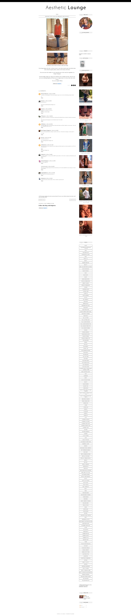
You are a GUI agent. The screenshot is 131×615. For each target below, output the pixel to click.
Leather (85, 429)
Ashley (42, 154)
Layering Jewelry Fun (85, 425)
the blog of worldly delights (45, 111)
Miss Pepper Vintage (45, 130)
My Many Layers (85, 185)
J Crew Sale (85, 407)
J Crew (85, 405)
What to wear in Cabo (85, 570)
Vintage (85, 560)
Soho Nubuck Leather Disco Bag (85, 521)
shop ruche (85, 509)
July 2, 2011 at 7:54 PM (48, 154)
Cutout (85, 297)
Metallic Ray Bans (85, 456)
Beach (85, 260)
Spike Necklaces (85, 523)
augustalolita (43, 172)
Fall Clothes (85, 317)
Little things (86, 435)
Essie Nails (86, 315)
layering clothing (86, 421)
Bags (86, 256)
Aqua (86, 250)
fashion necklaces (86, 334)
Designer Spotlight (86, 305)
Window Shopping (85, 574)
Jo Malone (86, 411)
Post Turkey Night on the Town (85, 87)
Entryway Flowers (86, 313)
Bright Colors (86, 283)
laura (42, 108)
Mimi (86, 595)
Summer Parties (86, 533)
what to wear (86, 568)
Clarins (85, 287)
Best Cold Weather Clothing (86, 266)
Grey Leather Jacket (85, 371)
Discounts (86, 307)
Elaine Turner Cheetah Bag (85, 311)
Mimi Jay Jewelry (85, 464)
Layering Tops (86, 427)
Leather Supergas (85, 431)
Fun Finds (86, 358)
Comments (82, 607)
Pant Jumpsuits (86, 486)
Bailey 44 (86, 258)
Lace (86, 417)
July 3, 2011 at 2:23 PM (51, 160)
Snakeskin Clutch (85, 519)
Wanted (85, 564)
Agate (85, 245)
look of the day (85, 439)
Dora (42, 100)
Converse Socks (85, 289)
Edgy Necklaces (85, 309)
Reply (42, 97)
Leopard (85, 433)
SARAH (42, 124)
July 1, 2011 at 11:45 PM (53, 130)
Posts (81, 605)
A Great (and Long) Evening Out (85, 103)
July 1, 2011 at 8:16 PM (48, 124)
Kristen (42, 178)
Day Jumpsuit (85, 299)
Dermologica (85, 303)
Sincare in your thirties (86, 515)
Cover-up (86, 293)
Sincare (85, 513)
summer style (86, 537)
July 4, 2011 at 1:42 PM (50, 172)
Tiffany (42, 116)
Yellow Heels (86, 578)
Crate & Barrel (86, 295)
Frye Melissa (85, 354)
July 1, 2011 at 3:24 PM (51, 93)
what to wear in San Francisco (85, 572)
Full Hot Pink (86, 356)
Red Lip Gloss (44, 93)
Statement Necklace (85, 525)
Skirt (86, 517)
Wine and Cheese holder (86, 576)
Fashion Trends (86, 336)
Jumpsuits (86, 415)
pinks (86, 490)
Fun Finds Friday (85, 360)
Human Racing (44, 160)
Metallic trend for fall (86, 458)
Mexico (85, 460)
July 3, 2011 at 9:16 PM (50, 166)
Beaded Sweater (85, 262)
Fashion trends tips (86, 338)
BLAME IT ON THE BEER (85, 169)
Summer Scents (86, 535)
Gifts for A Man (85, 366)
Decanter (86, 301)
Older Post (72, 199)
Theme (85, 541)
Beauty (85, 264)
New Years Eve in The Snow (85, 470)
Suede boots (85, 531)
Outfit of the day (85, 480)
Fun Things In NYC (85, 362)
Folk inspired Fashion (85, 350)
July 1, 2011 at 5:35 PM (47, 100)
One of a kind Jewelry (85, 476)
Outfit (85, 478)
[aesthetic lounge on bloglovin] (43, 208)
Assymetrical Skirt (86, 254)
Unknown (43, 144)
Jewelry (85, 409)
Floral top (85, 348)
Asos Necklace (86, 252)
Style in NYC (85, 529)
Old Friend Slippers (86, 474)
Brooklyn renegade (86, 285)
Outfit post (85, 482)
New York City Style (85, 472)
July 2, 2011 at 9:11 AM (49, 144)
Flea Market (85, 346)
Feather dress (86, 340)
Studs (85, 527)
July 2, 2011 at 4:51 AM (47, 137)
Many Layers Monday (86, 153)
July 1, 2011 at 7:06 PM (48, 116)
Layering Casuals (85, 419)
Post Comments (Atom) (49, 203)
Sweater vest (86, 539)
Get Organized (86, 364)
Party (86, 488)
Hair (86, 373)
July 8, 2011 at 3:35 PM (48, 178)
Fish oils (86, 344)
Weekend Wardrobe (86, 566)
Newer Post (42, 199)
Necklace (86, 468)
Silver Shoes (85, 511)
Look (86, 437)
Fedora (85, 342)
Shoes (86, 507)
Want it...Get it (86, 562)
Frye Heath (85, 352)
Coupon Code (85, 291)
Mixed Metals (85, 466)
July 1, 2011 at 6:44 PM (47, 108)
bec (42, 137)
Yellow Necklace (85, 580)
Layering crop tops (86, 423)
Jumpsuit (86, 413)
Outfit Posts (85, 484)
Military (85, 462)
